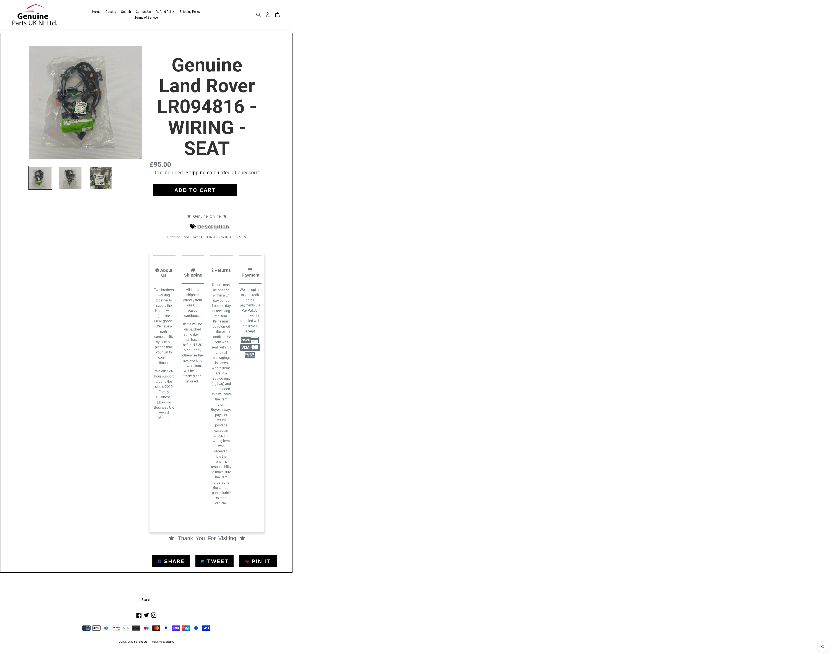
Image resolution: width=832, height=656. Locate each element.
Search (126, 11)
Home (96, 11)
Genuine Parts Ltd (137, 641)
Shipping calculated (208, 173)
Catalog (111, 11)
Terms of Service (146, 17)
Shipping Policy (190, 11)
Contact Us (143, 11)
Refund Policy (165, 11)
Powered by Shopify (163, 641)
